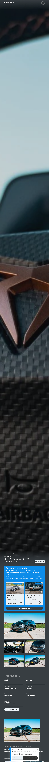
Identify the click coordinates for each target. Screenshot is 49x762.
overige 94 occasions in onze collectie (33, 578)
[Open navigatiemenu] (43, 2)
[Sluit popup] (37, 749)
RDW (13, 703)
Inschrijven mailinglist (30, 757)
